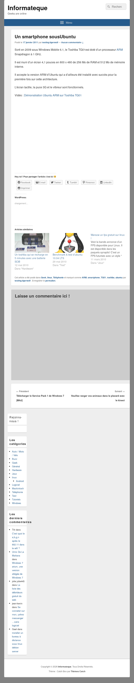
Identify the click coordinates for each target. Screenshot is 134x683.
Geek (43, 277)
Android (20, 481)
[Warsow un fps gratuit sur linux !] (110, 248)
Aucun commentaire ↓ (72, 42)
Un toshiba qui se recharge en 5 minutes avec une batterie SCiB (31, 258)
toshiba (110, 277)
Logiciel (16, 484)
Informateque (27, 7)
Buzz (14, 458)
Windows (16, 503)
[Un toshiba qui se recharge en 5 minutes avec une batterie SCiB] (32, 243)
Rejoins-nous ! (15, 419)
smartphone (94, 277)
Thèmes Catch (78, 671)
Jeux (14, 473)
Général (16, 466)
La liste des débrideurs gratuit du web (17, 592)
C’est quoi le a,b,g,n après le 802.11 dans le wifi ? (18, 541)
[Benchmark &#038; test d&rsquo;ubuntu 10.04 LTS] (70, 243)
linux (49, 277)
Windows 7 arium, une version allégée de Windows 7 (17, 570)
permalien (50, 280)
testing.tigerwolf (50, 42)
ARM (120, 50)
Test (14, 495)
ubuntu (119, 277)
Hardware (16, 470)
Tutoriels (16, 499)
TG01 (103, 277)
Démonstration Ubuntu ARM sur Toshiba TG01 (53, 95)
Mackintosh (18, 488)
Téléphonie (58, 277)
